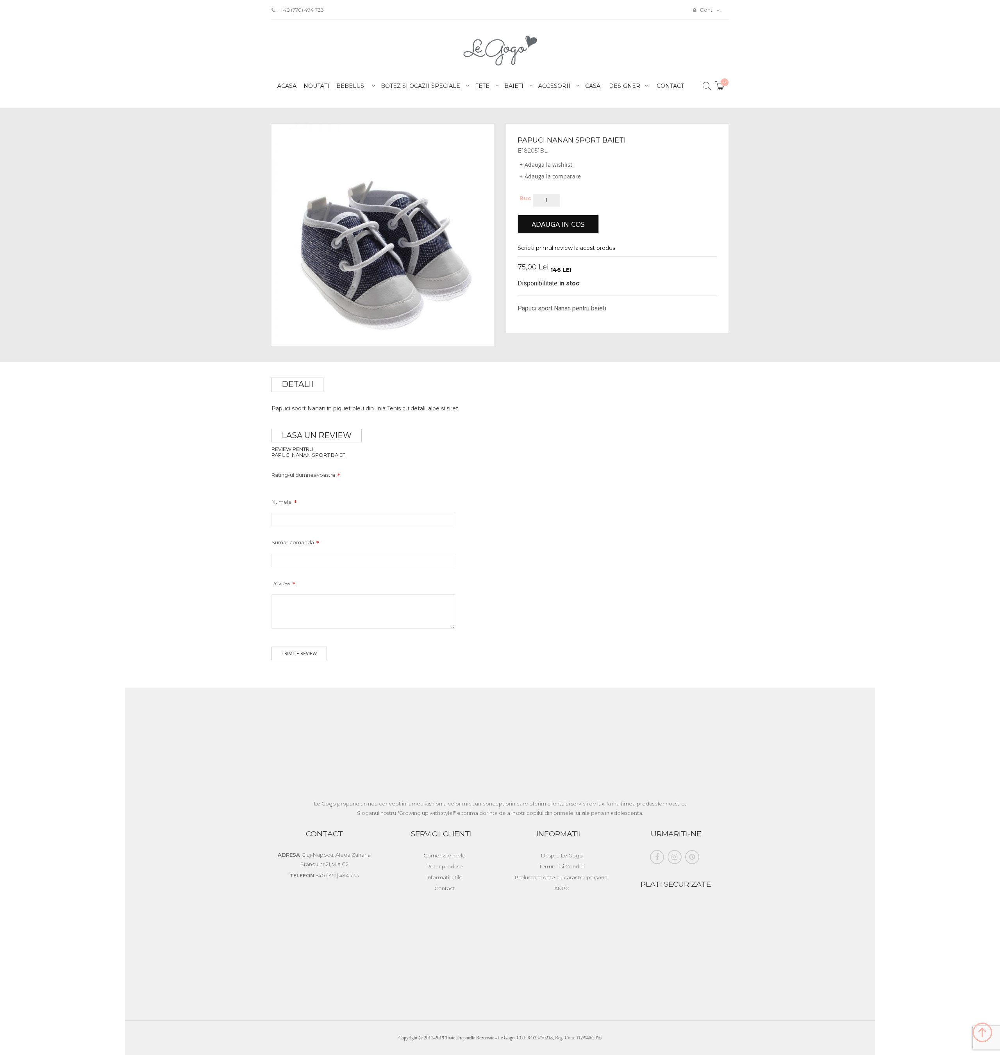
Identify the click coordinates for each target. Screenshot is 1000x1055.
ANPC (561, 888)
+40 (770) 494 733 (301, 10)
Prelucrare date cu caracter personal (562, 877)
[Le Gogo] (500, 51)
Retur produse (445, 866)
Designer (624, 85)
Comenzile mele (444, 855)
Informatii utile (444, 877)
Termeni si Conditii (562, 866)
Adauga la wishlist (548, 164)
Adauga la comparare (553, 176)
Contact (670, 85)
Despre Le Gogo (562, 855)
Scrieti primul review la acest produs (566, 247)
